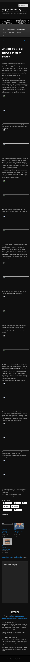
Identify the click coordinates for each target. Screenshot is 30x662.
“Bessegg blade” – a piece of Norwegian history (7, 531)
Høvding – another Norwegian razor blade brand (19, 531)
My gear (4, 32)
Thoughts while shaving (7, 557)
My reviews (11, 32)
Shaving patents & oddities (9, 29)
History (15, 556)
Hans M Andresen (18, 615)
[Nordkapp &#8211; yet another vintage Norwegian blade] (7, 541)
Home (4, 26)
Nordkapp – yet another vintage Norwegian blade (6, 547)
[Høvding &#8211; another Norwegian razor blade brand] (19, 526)
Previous (5, 40)
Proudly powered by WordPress (15, 659)
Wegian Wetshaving (11, 9)
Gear (24, 556)
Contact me (18, 32)
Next (26, 40)
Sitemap (4, 35)
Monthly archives (21, 29)
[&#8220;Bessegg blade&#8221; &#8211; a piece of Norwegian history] (7, 526)
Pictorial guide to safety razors (14, 26)
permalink (6, 559)
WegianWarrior (18, 557)
